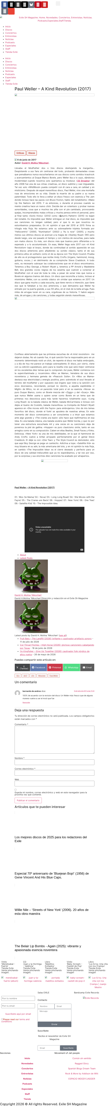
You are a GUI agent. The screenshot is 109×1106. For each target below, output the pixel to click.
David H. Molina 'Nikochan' (35, 163)
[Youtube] (44, 4)
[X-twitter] (11, 4)
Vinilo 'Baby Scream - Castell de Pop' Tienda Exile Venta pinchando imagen (75, 967)
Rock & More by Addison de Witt (81, 1073)
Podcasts (10, 42)
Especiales (10, 45)
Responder (26, 702)
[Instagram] (18, 4)
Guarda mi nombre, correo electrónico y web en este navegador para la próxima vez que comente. (51, 793)
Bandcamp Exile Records (86, 992)
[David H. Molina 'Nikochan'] (31, 592)
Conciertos (10, 33)
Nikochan (41, 676)
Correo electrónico (25, 769)
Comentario (21, 724)
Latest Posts (26, 558)
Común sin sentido (81, 1058)
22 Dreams (83, 180)
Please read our (15, 1020)
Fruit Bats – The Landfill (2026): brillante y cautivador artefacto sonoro (56, 638)
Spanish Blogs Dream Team (82, 1068)
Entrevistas (10, 36)
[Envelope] (11, 11)
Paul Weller (54, 676)
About (23, 554)
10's (17, 676)
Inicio (8, 26)
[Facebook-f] (4, 4)
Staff (7, 48)
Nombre (19, 758)
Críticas (20, 153)
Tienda (27, 1099)
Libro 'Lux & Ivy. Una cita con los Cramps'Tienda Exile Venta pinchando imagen (98, 967)
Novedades (27, 1063)
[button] (58, 3)
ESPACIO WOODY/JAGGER (81, 1078)
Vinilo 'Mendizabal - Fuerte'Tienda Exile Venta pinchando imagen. (9, 967)
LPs (32, 676)
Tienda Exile (11, 52)
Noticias (9, 39)
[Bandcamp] (4, 11)
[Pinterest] (38, 4)
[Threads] (24, 4)
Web (17, 779)
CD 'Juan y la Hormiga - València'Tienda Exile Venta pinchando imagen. (32, 967)
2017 (25, 676)
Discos (8, 29)
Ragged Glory (82, 1063)
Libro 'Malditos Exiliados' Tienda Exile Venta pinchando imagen (53, 967)
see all (63, 635)
